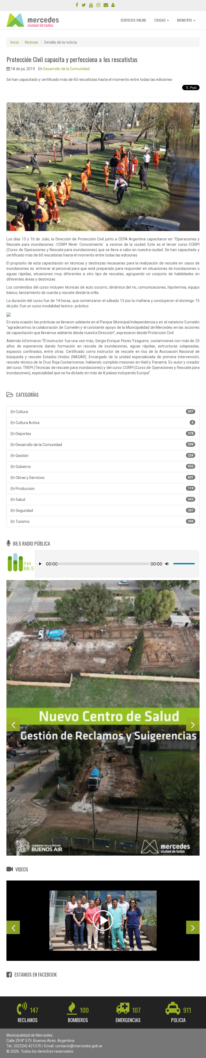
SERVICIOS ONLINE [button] (133, 20)
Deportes (104, 434)
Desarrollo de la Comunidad (66, 69)
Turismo (104, 521)
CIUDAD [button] (160, 20)
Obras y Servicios (104, 477)
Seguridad (104, 510)
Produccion (104, 488)
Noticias (31, 42)
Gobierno (104, 466)
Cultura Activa (104, 423)
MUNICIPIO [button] (185, 20)
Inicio (14, 42)
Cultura (104, 412)
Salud (104, 499)
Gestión (104, 456)
